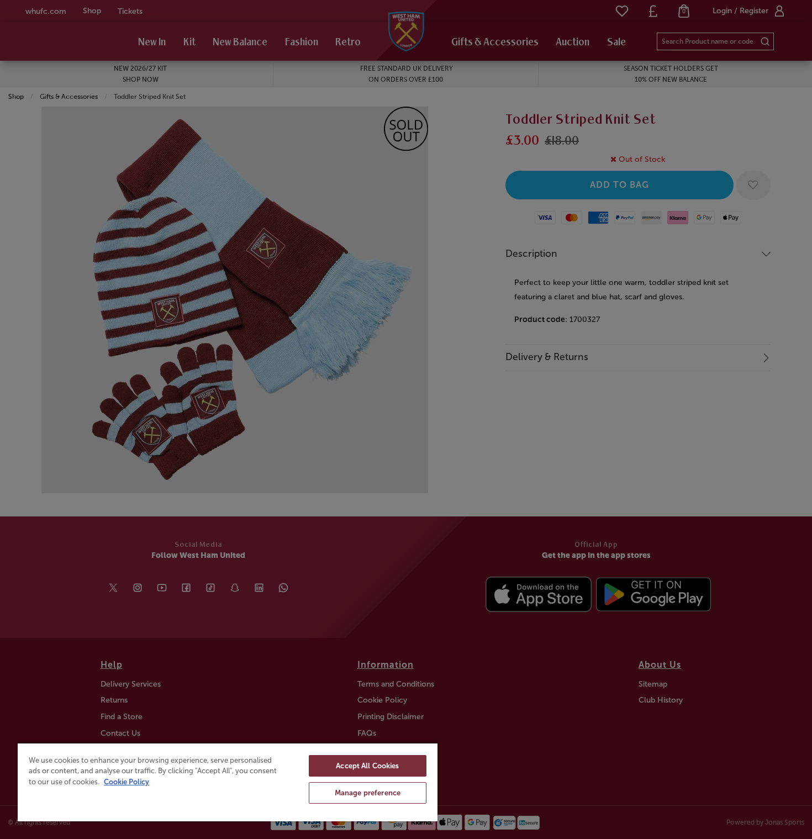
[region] (227, 781)
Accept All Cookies (367, 766)
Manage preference (367, 793)
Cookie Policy (126, 782)
